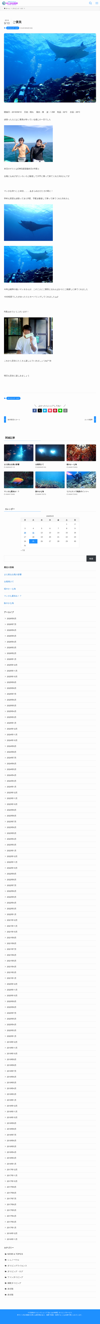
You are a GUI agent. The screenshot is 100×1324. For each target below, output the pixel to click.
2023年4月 (11, 838)
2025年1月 (11, 722)
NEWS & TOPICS (15, 1254)
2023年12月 (12, 792)
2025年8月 (11, 688)
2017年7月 (11, 1198)
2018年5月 (11, 1146)
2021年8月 (11, 943)
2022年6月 (11, 891)
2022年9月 (11, 873)
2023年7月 (11, 821)
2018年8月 (11, 1128)
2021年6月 (11, 954)
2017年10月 (12, 1181)
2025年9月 (11, 682)
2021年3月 (11, 972)
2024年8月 (11, 751)
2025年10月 (12, 676)
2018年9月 (11, 1123)
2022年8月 (11, 879)
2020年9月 (11, 1001)
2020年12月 (12, 984)
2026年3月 (11, 647)
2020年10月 (12, 995)
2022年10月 (12, 867)
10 (25, 533)
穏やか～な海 (10, 588)
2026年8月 (11, 618)
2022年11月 (12, 862)
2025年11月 (12, 670)
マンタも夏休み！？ (13, 595)
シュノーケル (13, 1259)
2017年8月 (11, 1192)
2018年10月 (12, 1117)
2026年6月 (11, 630)
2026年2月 (11, 653)
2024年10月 (12, 740)
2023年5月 (11, 833)
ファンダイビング (15, 1277)
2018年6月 (11, 1140)
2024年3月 (11, 780)
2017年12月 (12, 1169)
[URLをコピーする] (65, 410)
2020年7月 (11, 1013)
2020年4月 (11, 1024)
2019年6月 (11, 1076)
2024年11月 (12, 734)
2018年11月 (12, 1111)
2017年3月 (11, 1221)
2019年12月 (12, 1042)
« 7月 (23, 550)
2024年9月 (11, 746)
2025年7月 (11, 693)
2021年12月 (12, 920)
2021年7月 (11, 949)
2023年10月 (12, 804)
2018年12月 (12, 1105)
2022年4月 (11, 902)
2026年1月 (11, 659)
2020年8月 (11, 1007)
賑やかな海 (9, 603)
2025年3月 (11, 717)
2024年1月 (11, 786)
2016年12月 (12, 1233)
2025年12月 (12, 664)
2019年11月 (12, 1047)
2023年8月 (11, 815)
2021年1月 (11, 978)
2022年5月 (11, 896)
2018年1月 (11, 1163)
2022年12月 (12, 856)
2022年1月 (11, 914)
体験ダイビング (14, 1283)
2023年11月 (12, 798)
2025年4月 (11, 711)
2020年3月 (11, 1030)
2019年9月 (11, 1059)
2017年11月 (12, 1175)
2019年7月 (11, 1071)
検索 (91, 558)
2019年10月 (12, 1053)
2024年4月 (11, 775)
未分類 (10, 1288)
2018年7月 (11, 1134)
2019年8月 (11, 1065)
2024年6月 (11, 763)
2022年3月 (11, 908)
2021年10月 (12, 931)
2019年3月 (11, 1094)
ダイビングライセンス (17, 1265)
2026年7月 (11, 624)
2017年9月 (11, 1186)
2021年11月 (12, 925)
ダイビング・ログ (12, 28)
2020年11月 (12, 989)
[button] (35, 410)
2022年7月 (11, 885)
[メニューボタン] (97, 3)
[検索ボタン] (90, 3)
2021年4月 (11, 966)
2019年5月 (11, 1082)
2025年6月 (11, 699)
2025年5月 (11, 705)
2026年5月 (11, 635)
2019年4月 (11, 1088)
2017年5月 (11, 1210)
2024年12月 (12, 728)
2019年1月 (11, 1100)
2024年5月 (11, 769)
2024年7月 (11, 757)
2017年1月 (11, 1227)
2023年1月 (11, 850)
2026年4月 (11, 641)
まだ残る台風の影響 (13, 574)
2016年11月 (12, 1239)
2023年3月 (11, 844)
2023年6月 (11, 827)
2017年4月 (11, 1215)
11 (33, 533)
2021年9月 (11, 937)
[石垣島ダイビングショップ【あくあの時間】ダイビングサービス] (10, 3)
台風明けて (9, 581)
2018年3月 (11, 1157)
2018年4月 (11, 1152)
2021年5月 (11, 960)
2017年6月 (11, 1204)
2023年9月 (11, 809)
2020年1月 (11, 1036)
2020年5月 (11, 1018)
